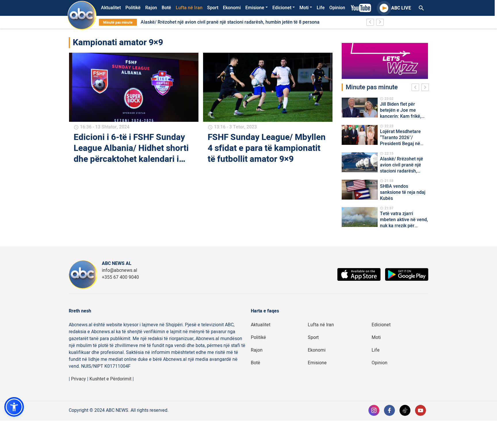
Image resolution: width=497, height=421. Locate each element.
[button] (14, 407)
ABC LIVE (401, 8)
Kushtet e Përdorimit (110, 379)
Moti (304, 7)
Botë (166, 7)
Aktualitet (111, 7)
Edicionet (281, 7)
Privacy (78, 379)
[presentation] (416, 88)
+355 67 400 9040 (120, 277)
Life (321, 7)
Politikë (133, 7)
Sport (212, 7)
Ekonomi (232, 7)
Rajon (151, 7)
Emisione (254, 7)
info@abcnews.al (119, 270)
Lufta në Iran (189, 7)
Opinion (337, 7)
